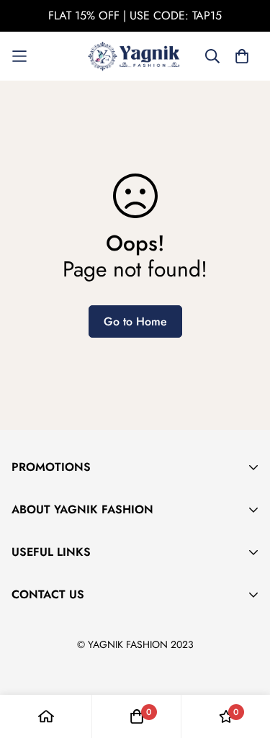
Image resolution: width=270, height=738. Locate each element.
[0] (137, 716)
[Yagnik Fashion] (135, 56)
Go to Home (135, 321)
